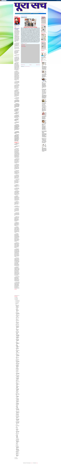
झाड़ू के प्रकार (45, 71)
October (17, 302)
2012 (16, 457)
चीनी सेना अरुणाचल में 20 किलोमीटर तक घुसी (17, 343)
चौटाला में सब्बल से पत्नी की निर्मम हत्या (17, 423)
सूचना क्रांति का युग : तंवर (17, 370)
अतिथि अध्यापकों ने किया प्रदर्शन (17, 364)
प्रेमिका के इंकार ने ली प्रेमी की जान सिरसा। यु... (17, 412)
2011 (15, 458)
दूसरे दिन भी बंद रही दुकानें (17, 451)
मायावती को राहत (17, 415)
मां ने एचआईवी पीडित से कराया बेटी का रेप (17, 338)
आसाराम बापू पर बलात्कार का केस (17, 349)
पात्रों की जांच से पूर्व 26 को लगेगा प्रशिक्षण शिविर (17, 335)
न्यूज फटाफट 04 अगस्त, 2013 (17, 439)
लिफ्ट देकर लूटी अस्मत (17, 434)
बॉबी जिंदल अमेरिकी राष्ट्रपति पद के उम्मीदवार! (17, 346)
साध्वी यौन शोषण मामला (17, 319)
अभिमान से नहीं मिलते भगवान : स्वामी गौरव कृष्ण (17, 450)
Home (30, 64)
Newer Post (23, 64)
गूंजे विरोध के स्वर (17, 393)
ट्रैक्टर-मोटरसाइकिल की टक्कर (17, 330)
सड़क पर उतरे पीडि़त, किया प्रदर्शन (17, 455)
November (17, 301)
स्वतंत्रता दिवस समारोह (17, 392)
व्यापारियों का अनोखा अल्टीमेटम (17, 407)
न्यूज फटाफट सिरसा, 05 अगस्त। (17, 430)
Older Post (38, 64)
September (17, 303)
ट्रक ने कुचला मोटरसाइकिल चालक (17, 397)
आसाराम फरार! (17, 312)
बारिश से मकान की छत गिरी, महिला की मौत (17, 362)
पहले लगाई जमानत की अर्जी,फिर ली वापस (17, 314)
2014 (16, 298)
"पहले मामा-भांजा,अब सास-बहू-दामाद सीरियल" (17, 387)
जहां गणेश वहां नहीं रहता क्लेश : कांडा (17, 417)
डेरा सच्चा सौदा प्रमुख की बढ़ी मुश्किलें (17, 447)
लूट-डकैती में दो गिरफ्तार (17, 308)
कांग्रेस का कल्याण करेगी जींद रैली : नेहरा (17, 374)
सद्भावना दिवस (17, 360)
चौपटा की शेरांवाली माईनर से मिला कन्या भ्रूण (17, 420)
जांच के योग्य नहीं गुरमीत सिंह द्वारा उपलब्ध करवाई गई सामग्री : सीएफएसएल (44, 132)
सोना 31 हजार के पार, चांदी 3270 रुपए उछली (17, 376)
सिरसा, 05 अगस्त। (17, 427)
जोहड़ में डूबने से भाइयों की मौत (17, 403)
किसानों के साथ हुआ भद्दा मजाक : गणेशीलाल (17, 441)
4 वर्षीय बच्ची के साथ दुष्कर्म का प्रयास (17, 401)
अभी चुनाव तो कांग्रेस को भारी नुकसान (17, 384)
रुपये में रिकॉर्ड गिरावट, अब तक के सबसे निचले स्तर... (17, 355)
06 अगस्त (17, 424)
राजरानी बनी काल (17, 359)
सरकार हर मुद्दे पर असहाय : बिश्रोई (17, 333)
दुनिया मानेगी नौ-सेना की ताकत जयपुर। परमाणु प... (17, 409)
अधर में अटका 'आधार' (17, 371)
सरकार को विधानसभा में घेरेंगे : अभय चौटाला (17, 310)
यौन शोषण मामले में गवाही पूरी (17, 316)
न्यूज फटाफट (17, 444)
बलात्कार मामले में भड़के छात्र (17, 322)
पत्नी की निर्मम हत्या (17, 421)
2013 (16, 299)
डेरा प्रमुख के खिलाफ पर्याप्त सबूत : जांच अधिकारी (17, 366)
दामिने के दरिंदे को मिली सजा (17, 306)
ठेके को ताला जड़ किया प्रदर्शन (46, 113)
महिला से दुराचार (17, 331)
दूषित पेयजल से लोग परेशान (17, 368)
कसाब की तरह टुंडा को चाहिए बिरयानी (17, 351)
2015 (16, 297)
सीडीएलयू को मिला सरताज (17, 453)
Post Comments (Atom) (27, 66)
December (17, 300)
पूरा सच (45, 53)
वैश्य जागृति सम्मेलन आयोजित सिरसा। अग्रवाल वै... (17, 436)
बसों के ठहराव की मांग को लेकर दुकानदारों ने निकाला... (17, 389)
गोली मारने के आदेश (17, 443)
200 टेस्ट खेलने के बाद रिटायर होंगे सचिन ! (17, 378)
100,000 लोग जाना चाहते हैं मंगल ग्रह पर (17, 399)
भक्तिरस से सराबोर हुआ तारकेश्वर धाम (17, 432)
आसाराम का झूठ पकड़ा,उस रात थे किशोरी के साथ (17, 340)
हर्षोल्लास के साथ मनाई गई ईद (17, 414)
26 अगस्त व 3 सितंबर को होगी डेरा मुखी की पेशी (17, 327)
